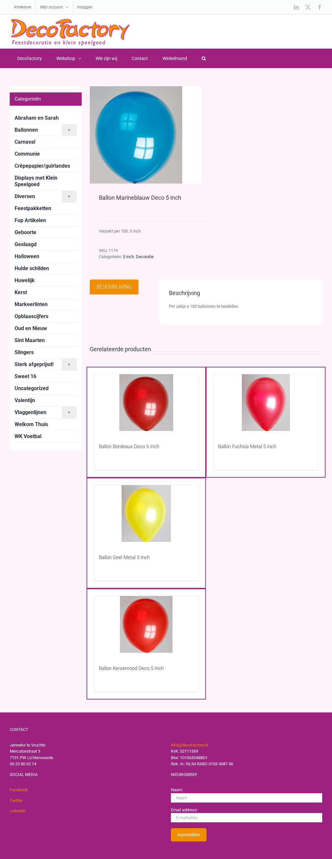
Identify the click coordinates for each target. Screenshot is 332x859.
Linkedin (17, 810)
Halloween (27, 256)
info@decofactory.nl (189, 745)
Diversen (42, 196)
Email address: (184, 809)
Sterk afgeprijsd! (42, 364)
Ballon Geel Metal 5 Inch (124, 557)
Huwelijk (25, 280)
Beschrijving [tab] (114, 287)
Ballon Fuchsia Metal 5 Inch (247, 446)
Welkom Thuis (31, 424)
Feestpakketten (33, 208)
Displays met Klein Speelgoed (36, 181)
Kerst (21, 292)
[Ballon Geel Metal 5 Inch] (146, 513)
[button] (203, 58)
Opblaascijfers (31, 316)
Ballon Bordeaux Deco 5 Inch (129, 446)
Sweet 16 (25, 376)
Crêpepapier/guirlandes (42, 166)
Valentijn (25, 400)
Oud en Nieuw (31, 328)
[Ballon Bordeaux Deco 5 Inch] (146, 402)
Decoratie (145, 256)
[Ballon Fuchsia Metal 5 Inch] (265, 402)
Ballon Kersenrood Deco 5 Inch (131, 668)
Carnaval (25, 142)
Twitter (16, 800)
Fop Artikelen (30, 220)
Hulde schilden (32, 268)
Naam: (177, 789)
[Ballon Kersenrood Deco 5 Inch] (146, 624)
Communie (27, 154)
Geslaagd (26, 244)
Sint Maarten (30, 340)
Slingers (24, 352)
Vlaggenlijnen (42, 412)
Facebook (19, 789)
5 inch (128, 256)
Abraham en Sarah (37, 118)
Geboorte (25, 232)
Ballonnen (42, 130)
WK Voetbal (28, 436)
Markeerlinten (31, 304)
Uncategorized (32, 388)
